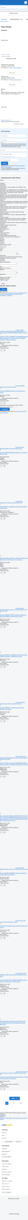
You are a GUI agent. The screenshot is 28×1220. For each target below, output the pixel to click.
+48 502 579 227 (17, 79)
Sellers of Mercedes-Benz (15, 1118)
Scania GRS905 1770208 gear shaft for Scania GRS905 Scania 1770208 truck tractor (13, 655)
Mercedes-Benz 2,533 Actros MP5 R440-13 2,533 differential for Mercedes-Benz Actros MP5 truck (12, 1023)
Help (3, 1135)
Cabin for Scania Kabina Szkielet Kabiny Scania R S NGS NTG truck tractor (14, 1077)
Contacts (4, 1138)
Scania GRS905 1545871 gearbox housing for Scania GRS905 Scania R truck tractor (13, 615)
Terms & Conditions (6, 1164)
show (3, 283)
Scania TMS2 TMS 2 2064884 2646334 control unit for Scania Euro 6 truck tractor (13, 980)
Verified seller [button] (4, 40)
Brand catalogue (6, 1174)
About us (4, 1132)
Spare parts (3, 1115)
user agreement (7, 167)
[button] (25, 2)
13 (21, 1103)
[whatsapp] (5, 69)
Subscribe (5, 409)
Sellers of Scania (4, 1118)
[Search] (25, 7)
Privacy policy (5, 1166)
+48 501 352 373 (17, 67)
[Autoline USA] (10, 2)
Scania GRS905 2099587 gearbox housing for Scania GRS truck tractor (13, 873)
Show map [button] (3, 107)
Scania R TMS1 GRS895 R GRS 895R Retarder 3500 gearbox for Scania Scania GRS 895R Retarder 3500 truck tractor (14, 338)
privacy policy (21, 165)
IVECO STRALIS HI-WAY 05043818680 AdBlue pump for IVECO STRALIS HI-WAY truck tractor (14, 763)
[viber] (11, 70)
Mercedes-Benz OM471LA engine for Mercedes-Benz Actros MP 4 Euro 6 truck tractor (14, 558)
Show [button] (11, 67)
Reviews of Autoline (6, 1172)
